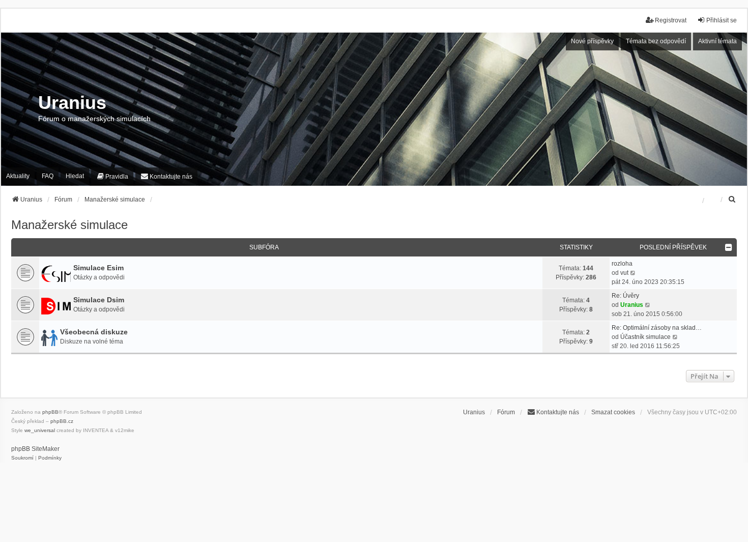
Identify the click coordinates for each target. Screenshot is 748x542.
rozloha (622, 263)
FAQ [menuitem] (47, 176)
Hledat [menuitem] (75, 176)
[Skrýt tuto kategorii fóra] (729, 247)
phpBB (50, 412)
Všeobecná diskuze (94, 332)
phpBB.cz (61, 421)
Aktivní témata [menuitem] (717, 41)
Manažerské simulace (69, 225)
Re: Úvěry (625, 295)
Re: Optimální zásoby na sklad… (657, 327)
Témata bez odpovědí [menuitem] (656, 41)
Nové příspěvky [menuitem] (592, 41)
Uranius (631, 304)
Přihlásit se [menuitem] (721, 20)
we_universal (39, 430)
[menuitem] (18, 176)
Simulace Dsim (98, 300)
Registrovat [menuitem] (670, 20)
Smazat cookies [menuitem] (613, 412)
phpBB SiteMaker (35, 448)
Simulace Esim (98, 268)
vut (624, 272)
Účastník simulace (645, 336)
